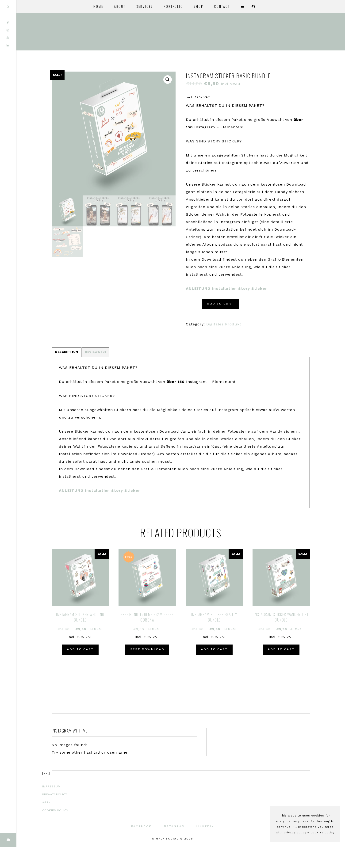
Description (66, 352)
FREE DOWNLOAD (147, 649)
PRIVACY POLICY (54, 794)
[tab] (66, 352)
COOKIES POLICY (55, 810)
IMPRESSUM (51, 786)
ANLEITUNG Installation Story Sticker (226, 288)
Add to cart (220, 303)
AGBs (46, 802)
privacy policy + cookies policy (309, 832)
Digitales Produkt (223, 324)
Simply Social (312, 31)
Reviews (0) (95, 352)
